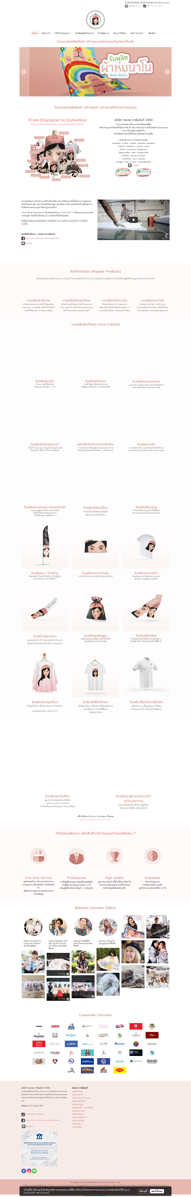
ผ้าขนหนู (133, 155)
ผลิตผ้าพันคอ (77, 1091)
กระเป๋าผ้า (140, 146)
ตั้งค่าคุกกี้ (143, 1191)
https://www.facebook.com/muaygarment (42, 238)
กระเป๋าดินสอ (126, 159)
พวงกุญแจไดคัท (142, 152)
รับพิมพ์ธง (141, 155)
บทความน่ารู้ (136, 33)
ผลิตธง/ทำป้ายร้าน (79, 1117)
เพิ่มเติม (152, 33)
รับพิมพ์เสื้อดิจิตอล (144, 162)
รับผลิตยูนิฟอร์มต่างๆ (84, 33)
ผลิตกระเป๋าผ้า (77, 1094)
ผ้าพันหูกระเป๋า (142, 149)
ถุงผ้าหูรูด (119, 162)
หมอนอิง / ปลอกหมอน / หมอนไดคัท (142, 143)
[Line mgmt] (123, 172)
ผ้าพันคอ (125, 143)
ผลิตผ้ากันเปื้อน (78, 1120)
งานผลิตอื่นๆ (77, 1127)
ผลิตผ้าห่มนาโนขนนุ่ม (81, 1097)
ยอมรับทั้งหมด (157, 1191)
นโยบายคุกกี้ (44, 1192)
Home (35, 33)
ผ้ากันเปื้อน (125, 155)
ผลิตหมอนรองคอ (78, 1110)
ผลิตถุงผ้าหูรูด (77, 1104)
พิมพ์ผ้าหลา (131, 146)
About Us (46, 33)
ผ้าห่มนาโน (122, 146)
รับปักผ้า (134, 162)
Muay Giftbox (119, 33)
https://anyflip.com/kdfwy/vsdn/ (95, 819)
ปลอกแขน (141, 159)
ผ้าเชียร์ (126, 162)
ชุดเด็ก (147, 146)
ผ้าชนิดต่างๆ (103, 33)
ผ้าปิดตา (123, 149)
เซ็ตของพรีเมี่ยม (124, 152)
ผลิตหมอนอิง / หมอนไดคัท (82, 1107)
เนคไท (133, 152)
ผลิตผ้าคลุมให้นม (79, 1101)
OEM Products (62, 33)
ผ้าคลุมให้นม (116, 143)
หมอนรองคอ (131, 149)
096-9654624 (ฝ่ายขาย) (35, 1114)
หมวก (135, 159)
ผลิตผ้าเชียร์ (76, 1123)
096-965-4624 (157, 5)
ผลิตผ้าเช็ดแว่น (78, 1114)
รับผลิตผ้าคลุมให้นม (45, 702)
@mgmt (139, 5)
